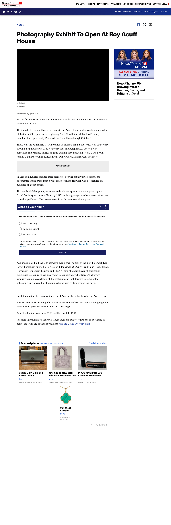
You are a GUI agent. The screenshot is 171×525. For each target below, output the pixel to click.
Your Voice (137, 11)
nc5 (12, 12)
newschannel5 (4, 12)
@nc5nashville (20, 12)
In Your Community (123, 11)
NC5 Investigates (151, 11)
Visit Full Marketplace (98, 343)
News (20, 24)
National (103, 4)
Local (91, 4)
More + (164, 11)
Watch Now (160, 4)
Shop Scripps (143, 4)
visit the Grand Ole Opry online (75, 323)
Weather (116, 4)
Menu (79, 4)
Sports (128, 4)
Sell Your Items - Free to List (51, 344)
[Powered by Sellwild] (103, 425)
